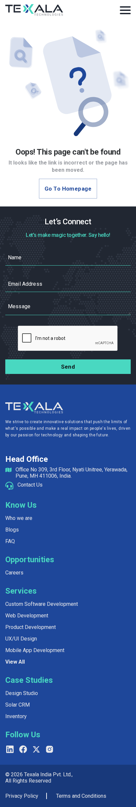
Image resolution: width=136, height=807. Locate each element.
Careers (14, 572)
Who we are (18, 518)
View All (15, 662)
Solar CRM (17, 705)
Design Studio (21, 693)
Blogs (12, 530)
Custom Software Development (41, 604)
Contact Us (30, 485)
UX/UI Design (21, 639)
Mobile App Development (34, 650)
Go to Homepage (68, 188)
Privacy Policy (21, 796)
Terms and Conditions (81, 796)
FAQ (10, 541)
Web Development (26, 615)
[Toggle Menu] (125, 10)
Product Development (30, 627)
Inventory (16, 716)
